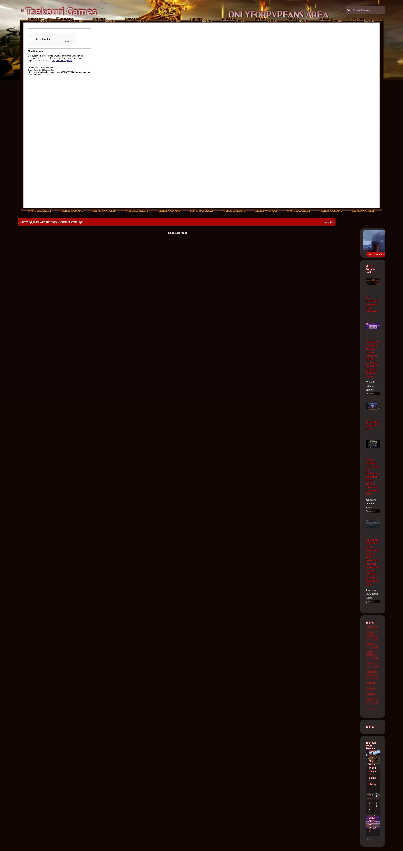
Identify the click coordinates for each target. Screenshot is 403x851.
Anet (370, 663)
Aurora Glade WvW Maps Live (384, 254)
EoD (369, 683)
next (369, 839)
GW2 (369, 627)
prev (367, 839)
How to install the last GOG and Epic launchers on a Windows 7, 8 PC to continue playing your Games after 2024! (372, 476)
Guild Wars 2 (371, 634)
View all (329, 222)
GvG (369, 694)
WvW (370, 644)
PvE (369, 688)
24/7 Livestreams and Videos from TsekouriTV (372, 304)
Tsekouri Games (61, 11)
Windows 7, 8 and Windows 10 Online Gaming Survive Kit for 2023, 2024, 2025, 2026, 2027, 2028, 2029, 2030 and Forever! (373, 359)
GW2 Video (370, 654)
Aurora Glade (371, 673)
